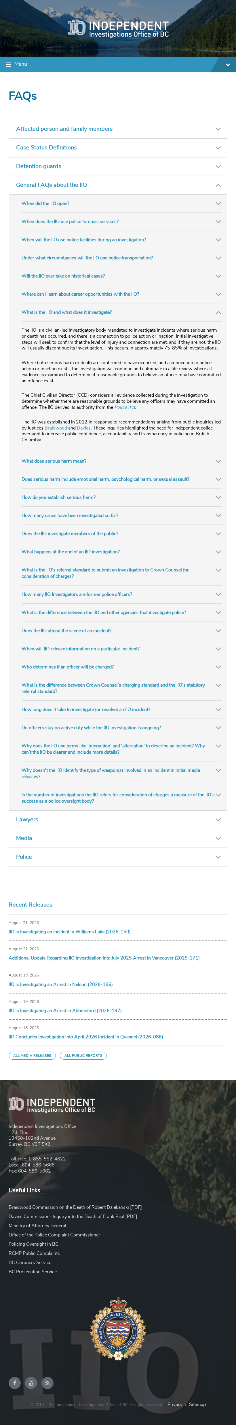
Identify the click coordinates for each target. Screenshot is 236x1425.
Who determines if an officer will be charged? (68, 667)
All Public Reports (83, 1055)
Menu (20, 64)
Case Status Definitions (46, 148)
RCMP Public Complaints (34, 1253)
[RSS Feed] (47, 1383)
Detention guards (38, 166)
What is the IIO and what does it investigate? (67, 312)
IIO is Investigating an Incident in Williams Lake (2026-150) (70, 932)
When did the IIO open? (45, 203)
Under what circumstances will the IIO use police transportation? (87, 258)
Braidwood (56, 428)
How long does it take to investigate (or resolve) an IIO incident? (86, 709)
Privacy (175, 1404)
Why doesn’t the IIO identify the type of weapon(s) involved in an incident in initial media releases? (111, 773)
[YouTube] (31, 1383)
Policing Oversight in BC (33, 1244)
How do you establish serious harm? (59, 497)
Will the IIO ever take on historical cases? (63, 276)
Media (24, 838)
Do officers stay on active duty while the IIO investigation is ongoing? (91, 727)
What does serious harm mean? (54, 461)
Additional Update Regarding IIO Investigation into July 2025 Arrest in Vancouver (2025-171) (104, 958)
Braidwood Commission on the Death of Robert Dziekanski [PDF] (75, 1207)
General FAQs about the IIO (51, 185)
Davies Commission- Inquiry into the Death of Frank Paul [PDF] (73, 1216)
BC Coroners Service (30, 1262)
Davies (84, 428)
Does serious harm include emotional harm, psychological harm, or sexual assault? (105, 479)
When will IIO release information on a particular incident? (81, 649)
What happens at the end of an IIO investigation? (71, 552)
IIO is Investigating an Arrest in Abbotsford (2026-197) (65, 1010)
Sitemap (197, 1404)
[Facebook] (15, 1383)
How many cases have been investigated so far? (70, 515)
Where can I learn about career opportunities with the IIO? (80, 294)
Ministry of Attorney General (37, 1225)
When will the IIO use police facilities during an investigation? (84, 240)
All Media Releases (32, 1055)
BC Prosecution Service (33, 1272)
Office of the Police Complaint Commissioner (54, 1235)
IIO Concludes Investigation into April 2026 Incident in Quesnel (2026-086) (86, 1037)
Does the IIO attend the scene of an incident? (66, 630)
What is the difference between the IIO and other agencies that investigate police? (104, 612)
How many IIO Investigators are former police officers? (77, 594)
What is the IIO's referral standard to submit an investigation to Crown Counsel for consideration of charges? (105, 573)
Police (24, 857)
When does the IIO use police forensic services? (70, 221)
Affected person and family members (64, 129)
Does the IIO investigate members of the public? (70, 533)
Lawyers (27, 819)
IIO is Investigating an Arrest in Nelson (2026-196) (61, 984)
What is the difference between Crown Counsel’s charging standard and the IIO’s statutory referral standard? (113, 688)
